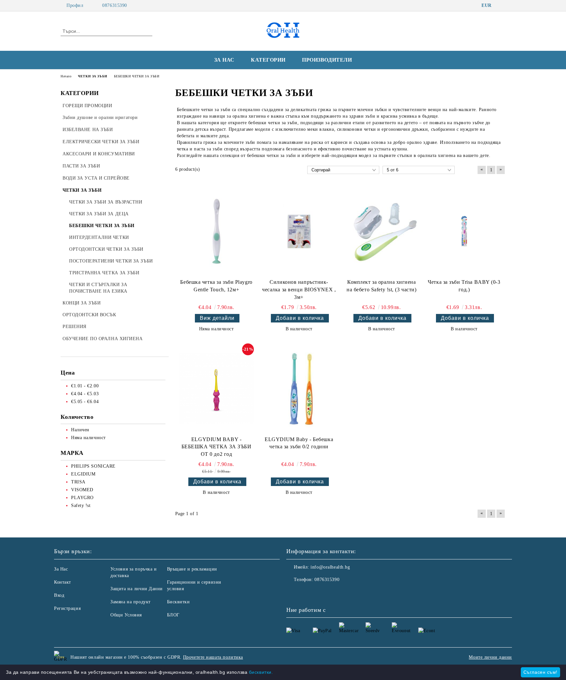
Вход (59, 595)
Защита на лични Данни (136, 588)
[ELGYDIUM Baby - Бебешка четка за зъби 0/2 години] (299, 388)
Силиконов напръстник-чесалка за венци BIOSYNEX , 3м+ (299, 289)
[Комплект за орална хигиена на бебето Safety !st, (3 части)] (381, 231)
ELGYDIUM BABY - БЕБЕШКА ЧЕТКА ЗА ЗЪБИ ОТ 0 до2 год (216, 447)
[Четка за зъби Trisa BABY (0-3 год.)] (464, 231)
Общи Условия (126, 614)
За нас (224, 60)
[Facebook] (501, 5)
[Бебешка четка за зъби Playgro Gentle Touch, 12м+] (216, 231)
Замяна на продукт (130, 601)
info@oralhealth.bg (330, 567)
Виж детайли (217, 318)
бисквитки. (261, 672)
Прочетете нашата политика (213, 657)
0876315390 (114, 5)
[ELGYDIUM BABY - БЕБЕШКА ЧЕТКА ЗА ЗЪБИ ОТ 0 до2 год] (216, 388)
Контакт (62, 582)
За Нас (61, 569)
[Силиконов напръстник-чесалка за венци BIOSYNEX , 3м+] (299, 231)
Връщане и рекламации (192, 569)
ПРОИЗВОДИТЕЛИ (327, 60)
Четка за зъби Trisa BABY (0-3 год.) (464, 285)
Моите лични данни (490, 657)
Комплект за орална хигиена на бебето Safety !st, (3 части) (381, 285)
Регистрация (67, 608)
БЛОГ (173, 614)
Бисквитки (178, 601)
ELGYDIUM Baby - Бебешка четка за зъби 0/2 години (299, 443)
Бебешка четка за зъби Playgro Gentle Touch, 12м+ (216, 285)
